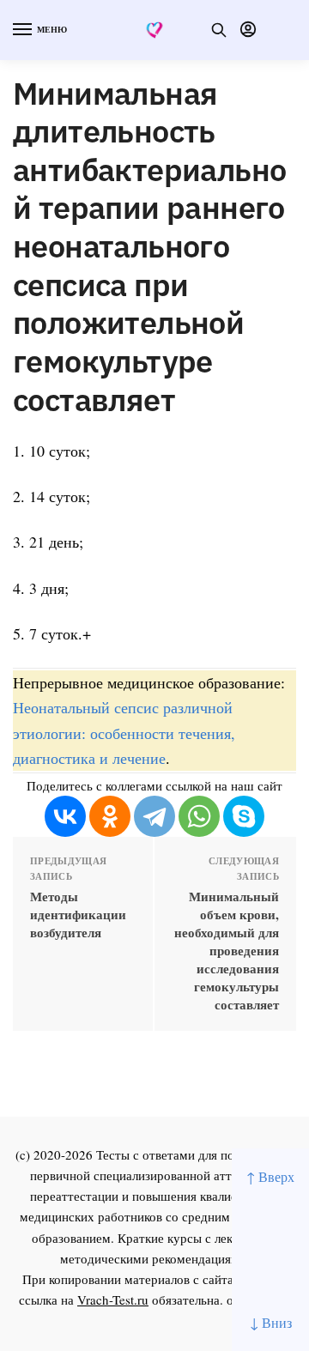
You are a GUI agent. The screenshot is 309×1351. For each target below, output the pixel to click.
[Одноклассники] (109, 816)
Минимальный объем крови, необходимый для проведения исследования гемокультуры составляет (226, 951)
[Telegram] (154, 816)
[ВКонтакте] (65, 816)
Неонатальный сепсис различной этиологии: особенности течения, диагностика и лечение (124, 732)
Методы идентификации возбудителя (78, 915)
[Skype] (243, 816)
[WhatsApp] (199, 816)
